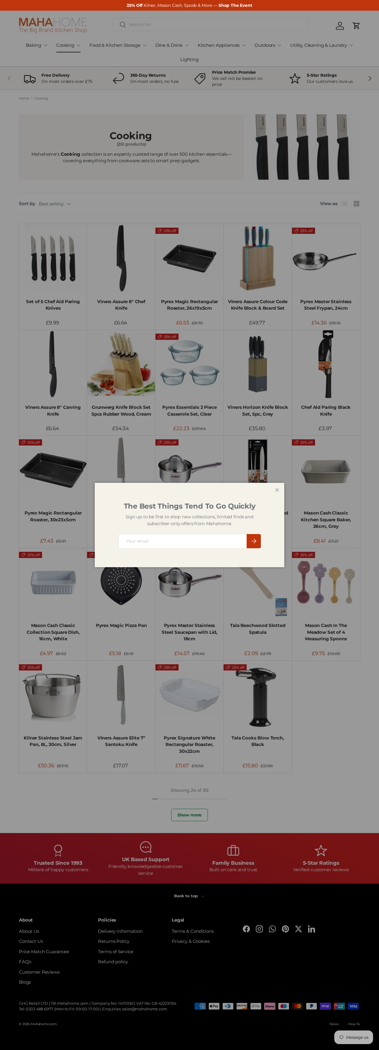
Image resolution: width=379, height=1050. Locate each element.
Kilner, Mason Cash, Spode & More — (189, 5)
